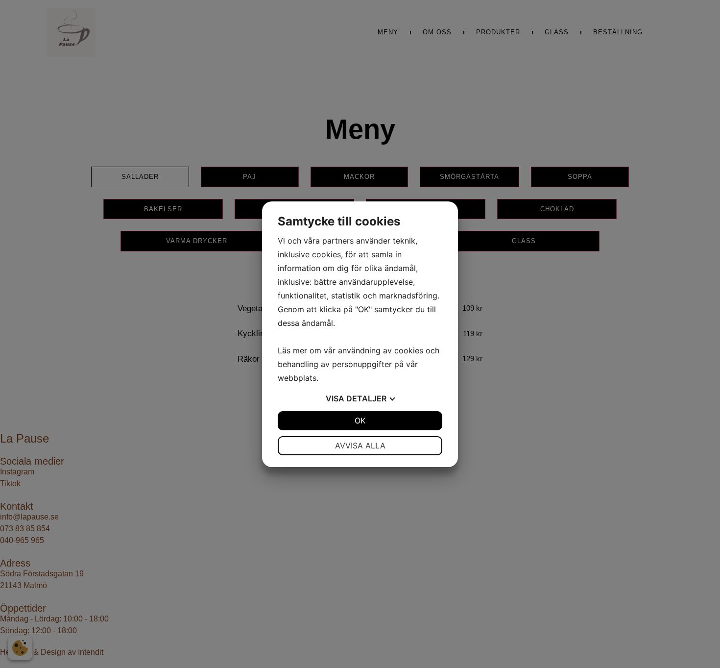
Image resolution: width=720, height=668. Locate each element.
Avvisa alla (360, 445)
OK (360, 420)
